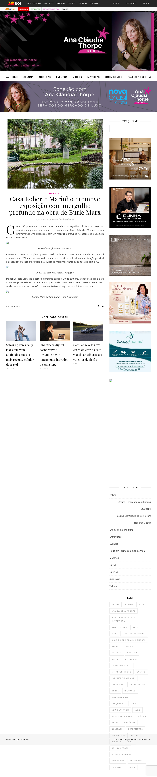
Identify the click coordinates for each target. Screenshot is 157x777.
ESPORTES (35, 9)
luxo (137, 710)
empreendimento (122, 665)
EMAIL (146, 3)
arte (135, 627)
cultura (132, 653)
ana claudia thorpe (123, 611)
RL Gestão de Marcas (141, 739)
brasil (115, 646)
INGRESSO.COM (34, 3)
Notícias (45, 76)
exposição (118, 684)
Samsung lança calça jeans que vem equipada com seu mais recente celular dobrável (20, 354)
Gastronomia (138, 684)
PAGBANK (60, 3)
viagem (131, 767)
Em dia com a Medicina (121, 529)
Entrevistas (115, 536)
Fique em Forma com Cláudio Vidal (127, 550)
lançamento (119, 703)
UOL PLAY (82, 3)
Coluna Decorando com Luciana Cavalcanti (134, 505)
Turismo (117, 767)
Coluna (28, 76)
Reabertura (118, 735)
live (134, 703)
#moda (115, 604)
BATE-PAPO (131, 3)
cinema (129, 646)
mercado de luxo (122, 716)
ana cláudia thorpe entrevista (123, 619)
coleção (117, 653)
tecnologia (137, 761)
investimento (120, 697)
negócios (130, 722)
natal (115, 722)
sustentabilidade (122, 754)
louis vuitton (120, 710)
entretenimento (121, 672)
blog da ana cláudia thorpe (129, 640)
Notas (112, 564)
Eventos (61, 76)
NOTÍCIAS (23, 9)
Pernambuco (135, 729)
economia (131, 659)
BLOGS (65, 9)
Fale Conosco (137, 76)
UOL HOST (49, 3)
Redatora (15, 306)
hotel (115, 691)
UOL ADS (94, 3)
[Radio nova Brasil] (78, 111)
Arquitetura (119, 627)
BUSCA (116, 3)
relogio (116, 741)
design (116, 659)
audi (114, 633)
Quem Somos (113, 76)
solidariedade (120, 748)
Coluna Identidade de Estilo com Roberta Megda (134, 519)
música (142, 716)
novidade (117, 729)
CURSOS (71, 3)
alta (141, 604)
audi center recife (134, 633)
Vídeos (77, 76)
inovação (130, 691)
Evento (141, 672)
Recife (134, 735)
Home (14, 76)
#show (129, 604)
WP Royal (25, 739)
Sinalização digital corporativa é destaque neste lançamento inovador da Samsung (54, 354)
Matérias (93, 76)
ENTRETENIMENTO (51, 9)
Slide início (114, 578)
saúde (130, 741)
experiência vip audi (124, 678)
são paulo (118, 761)
